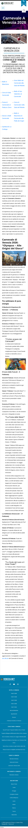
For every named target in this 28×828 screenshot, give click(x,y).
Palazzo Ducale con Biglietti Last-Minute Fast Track (14, 749)
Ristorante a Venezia (14, 775)
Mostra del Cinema (14, 762)
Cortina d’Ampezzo (14, 798)
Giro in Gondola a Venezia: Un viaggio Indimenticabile (14, 737)
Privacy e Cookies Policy (17, 822)
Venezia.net (11, 824)
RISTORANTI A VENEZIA (14, 772)
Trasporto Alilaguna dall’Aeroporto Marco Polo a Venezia (14, 733)
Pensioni (14, 717)
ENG (22, 4)
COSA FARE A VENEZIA (14, 727)
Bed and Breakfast (14, 710)
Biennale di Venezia (14, 759)
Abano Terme (14, 784)
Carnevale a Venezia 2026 (14, 766)
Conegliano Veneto (14, 794)
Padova (14, 808)
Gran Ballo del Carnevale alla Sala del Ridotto (19, 83)
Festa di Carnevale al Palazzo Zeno (7, 104)
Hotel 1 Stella (14, 707)
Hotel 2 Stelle (14, 704)
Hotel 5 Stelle (14, 693)
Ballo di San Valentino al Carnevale (18, 94)
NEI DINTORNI (14, 781)
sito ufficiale (5, 658)
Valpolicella (14, 815)
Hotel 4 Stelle (14, 697)
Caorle (14, 787)
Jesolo (14, 801)
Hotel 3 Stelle (14, 700)
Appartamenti (14, 714)
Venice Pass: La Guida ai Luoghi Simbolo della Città (14, 746)
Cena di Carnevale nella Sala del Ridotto (19, 104)
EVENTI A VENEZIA (14, 756)
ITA (25, 4)
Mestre (14, 804)
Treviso (14, 811)
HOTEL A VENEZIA (14, 690)
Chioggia (14, 791)
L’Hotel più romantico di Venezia (14, 721)
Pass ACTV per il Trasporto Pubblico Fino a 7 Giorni (14, 730)
